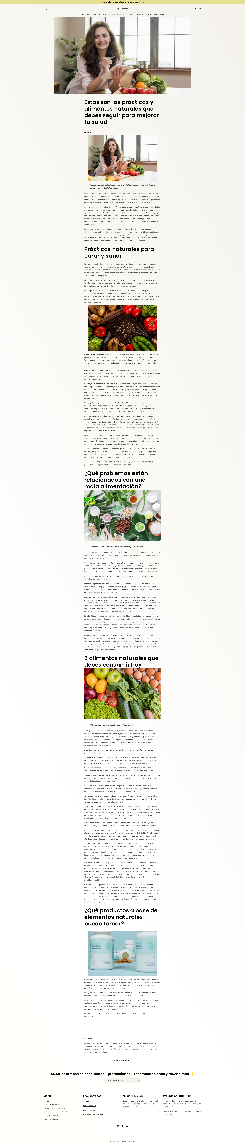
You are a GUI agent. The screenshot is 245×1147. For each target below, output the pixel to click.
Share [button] (89, 132)
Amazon (86, 1101)
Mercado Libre (89, 1106)
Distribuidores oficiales (93, 1115)
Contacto (47, 1101)
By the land (118, 1141)
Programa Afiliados (51, 1119)
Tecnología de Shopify (128, 1141)
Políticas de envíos (51, 1115)
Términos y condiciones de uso (55, 1108)
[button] (46, 8)
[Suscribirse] (139, 1080)
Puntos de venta (90, 1110)
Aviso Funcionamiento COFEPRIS (56, 1112)
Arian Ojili (92, 1039)
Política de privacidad (52, 1105)
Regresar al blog (124, 1060)
